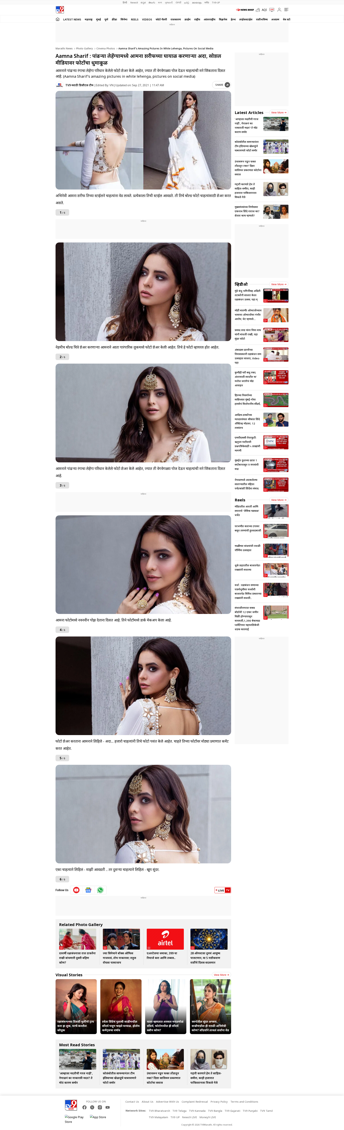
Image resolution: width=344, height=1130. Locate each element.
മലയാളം (197, 2)
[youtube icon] (76, 890)
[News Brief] (245, 9)
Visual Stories (69, 974)
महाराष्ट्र (88, 19)
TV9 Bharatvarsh (159, 1110)
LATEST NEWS (72, 19)
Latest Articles (249, 112)
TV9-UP (216, 2)
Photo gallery (84, 48)
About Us (147, 1101)
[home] (58, 19)
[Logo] (60, 9)
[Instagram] (100, 1107)
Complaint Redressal (195, 1101)
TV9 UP (175, 1117)
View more (220, 974)
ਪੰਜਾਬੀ (178, 2)
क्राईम (188, 19)
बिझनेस (223, 19)
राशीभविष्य (262, 19)
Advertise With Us (167, 1101)
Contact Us (132, 1101)
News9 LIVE (189, 1117)
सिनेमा (124, 19)
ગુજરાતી (169, 2)
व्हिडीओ (241, 284)
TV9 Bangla (215, 1110)
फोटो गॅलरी (161, 19)
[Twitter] (92, 1107)
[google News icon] (88, 890)
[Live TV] (270, 9)
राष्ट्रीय (197, 19)
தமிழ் (186, 2)
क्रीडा (114, 19)
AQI (264, 10)
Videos (147, 19)
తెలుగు (152, 2)
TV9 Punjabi (250, 1110)
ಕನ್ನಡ (143, 2)
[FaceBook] (84, 1107)
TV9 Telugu (179, 1110)
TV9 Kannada (197, 1110)
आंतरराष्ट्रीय (209, 19)
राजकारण (176, 19)
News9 (134, 2)
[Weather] (259, 10)
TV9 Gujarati (232, 1110)
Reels (134, 19)
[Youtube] (108, 1107)
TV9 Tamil (266, 1110)
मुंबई (98, 19)
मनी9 (206, 2)
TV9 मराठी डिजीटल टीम (79, 85)
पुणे (106, 19)
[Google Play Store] (75, 1119)
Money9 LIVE (207, 1117)
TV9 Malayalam (158, 1117)
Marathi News (64, 48)
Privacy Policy (219, 1101)
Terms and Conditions (244, 1101)
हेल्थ (233, 19)
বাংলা (160, 2)
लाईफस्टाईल (245, 19)
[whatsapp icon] (100, 890)
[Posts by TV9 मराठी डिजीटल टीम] (60, 85)
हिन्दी (125, 2)
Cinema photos (105, 48)
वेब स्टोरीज (288, 19)
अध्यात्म (275, 19)
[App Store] (100, 1119)
